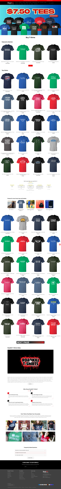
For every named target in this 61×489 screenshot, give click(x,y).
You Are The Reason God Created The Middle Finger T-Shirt (7, 274)
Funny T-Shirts (21, 476)
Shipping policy (30, 487)
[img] (30, 182)
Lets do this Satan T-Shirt (38, 253)
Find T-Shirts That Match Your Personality (30, 414)
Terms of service (26, 487)
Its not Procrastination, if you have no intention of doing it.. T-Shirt (23, 335)
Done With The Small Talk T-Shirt (22, 253)
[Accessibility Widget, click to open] (60, 244)
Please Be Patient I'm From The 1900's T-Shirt (53, 253)
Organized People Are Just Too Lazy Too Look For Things (7, 62)
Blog (31, 472)
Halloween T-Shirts (21, 477)
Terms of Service (9, 476)
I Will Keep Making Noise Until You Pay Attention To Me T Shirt (38, 274)
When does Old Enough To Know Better (38, 174)
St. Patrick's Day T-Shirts (22, 478)
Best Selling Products (21, 472)
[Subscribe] (36, 466)
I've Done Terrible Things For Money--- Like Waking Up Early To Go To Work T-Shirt (7, 111)
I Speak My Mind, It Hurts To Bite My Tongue (38, 61)
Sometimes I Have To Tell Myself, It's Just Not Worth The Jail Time (23, 62)
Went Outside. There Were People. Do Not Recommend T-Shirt (38, 336)
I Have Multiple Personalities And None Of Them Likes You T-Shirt (53, 274)
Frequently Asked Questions (30, 447)
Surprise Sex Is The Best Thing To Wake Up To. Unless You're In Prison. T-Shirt (38, 110)
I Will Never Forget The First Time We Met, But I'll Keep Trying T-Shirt (22, 274)
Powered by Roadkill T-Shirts (15, 487)
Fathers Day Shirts (30, 209)
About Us (9, 477)
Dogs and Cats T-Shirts (21, 210)
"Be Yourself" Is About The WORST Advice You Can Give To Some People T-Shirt (38, 90)
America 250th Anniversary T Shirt (7, 90)
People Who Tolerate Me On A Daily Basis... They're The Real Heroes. (7, 132)
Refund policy (19, 487)
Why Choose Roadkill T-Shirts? (30, 389)
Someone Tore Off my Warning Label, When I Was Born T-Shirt (38, 315)
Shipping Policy (9, 475)
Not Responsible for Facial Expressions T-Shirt (7, 253)
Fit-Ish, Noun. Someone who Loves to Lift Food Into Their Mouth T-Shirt (53, 336)
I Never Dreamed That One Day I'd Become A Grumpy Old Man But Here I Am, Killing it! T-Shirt (8, 153)
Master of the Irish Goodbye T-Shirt (53, 294)
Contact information (34, 487)
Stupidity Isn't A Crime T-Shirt (23, 294)
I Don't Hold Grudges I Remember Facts (53, 61)
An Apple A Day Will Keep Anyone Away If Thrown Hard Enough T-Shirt (22, 174)
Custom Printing (33, 475)
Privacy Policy (9, 472)
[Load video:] (30, 361)
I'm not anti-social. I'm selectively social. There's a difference (53, 174)
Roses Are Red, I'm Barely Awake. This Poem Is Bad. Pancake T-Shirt (38, 232)
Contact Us (32, 477)
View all (30, 65)
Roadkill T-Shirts (10, 487)
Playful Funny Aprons (39, 210)
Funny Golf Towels (49, 209)
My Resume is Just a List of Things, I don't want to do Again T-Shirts (53, 315)
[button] (32, 4)
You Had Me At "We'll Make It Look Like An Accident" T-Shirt (38, 132)
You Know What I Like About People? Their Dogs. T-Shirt (23, 132)
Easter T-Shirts (21, 475)
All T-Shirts (11, 209)
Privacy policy (23, 487)
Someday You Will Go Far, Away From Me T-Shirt (38, 294)
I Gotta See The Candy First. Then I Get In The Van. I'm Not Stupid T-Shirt (23, 111)
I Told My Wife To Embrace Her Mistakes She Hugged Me (53, 111)
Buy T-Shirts (30, 37)
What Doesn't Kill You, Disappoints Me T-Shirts (7, 293)
